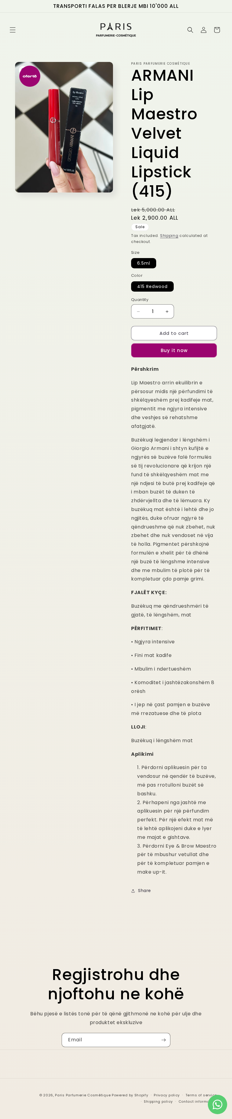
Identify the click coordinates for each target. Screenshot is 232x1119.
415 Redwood (152, 286)
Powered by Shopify (130, 1095)
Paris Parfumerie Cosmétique (83, 1095)
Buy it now (174, 350)
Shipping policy (158, 1101)
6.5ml (143, 263)
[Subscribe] (163, 1040)
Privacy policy (167, 1095)
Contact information (198, 1101)
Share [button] (144, 891)
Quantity (139, 299)
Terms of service (201, 1095)
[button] (12, 30)
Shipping (169, 235)
